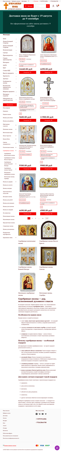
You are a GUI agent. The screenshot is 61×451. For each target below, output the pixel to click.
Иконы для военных (8, 229)
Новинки (5, 111)
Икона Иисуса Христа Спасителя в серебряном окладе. (47, 147)
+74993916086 (44, 1)
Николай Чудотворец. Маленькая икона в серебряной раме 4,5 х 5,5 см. (27, 195)
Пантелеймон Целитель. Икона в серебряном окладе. (27, 98)
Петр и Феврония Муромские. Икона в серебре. (27, 55)
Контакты (5, 430)
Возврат (5, 420)
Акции (4, 425)
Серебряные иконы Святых (8, 169)
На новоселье (6, 213)
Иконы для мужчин (8, 206)
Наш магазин (6, 1)
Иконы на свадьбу (8, 209)
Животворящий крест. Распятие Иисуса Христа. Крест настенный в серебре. (48, 99)
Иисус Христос (7, 136)
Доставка (24, 1)
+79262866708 (54, 1)
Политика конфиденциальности (11, 438)
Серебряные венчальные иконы (9, 154)
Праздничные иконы (9, 223)
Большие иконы (7, 196)
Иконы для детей (8, 200)
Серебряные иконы (8, 150)
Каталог (30, 6)
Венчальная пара (7, 132)
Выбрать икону (16, 1)
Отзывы (5, 428)
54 (42, 218)
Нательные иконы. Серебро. (9, 177)
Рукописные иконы (8, 147)
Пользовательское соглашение (10, 435)
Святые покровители (6, 143)
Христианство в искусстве (7, 192)
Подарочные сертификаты (6, 233)
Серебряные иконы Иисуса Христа (9, 158)
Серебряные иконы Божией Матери (8, 163)
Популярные (6, 108)
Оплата (5, 418)
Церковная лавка (7, 237)
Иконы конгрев (7, 188)
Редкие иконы (7, 114)
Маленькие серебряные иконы (9, 173)
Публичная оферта (7, 433)
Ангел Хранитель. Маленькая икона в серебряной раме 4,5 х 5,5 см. (48, 56)
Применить (10, 105)
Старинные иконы (8, 226)
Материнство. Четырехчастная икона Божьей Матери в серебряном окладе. (27, 147)
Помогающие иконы (9, 216)
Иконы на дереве (7, 182)
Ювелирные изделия (6, 125)
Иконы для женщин (8, 203)
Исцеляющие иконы (8, 219)
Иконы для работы (8, 121)
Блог (4, 423)
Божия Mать (6, 139)
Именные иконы (7, 129)
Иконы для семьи (8, 117)
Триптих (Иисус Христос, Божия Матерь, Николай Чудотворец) (47, 195)
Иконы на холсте (7, 185)
